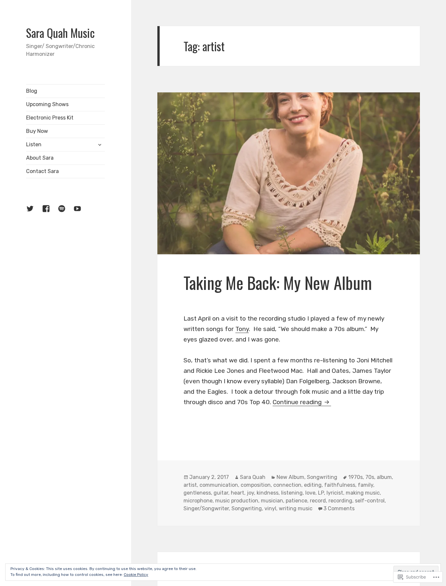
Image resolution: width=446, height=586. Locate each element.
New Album (290, 477)
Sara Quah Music (60, 32)
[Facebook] (50, 212)
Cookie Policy (136, 574)
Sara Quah (252, 477)
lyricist (335, 493)
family (365, 485)
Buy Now (37, 131)
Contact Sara (42, 171)
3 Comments (339, 508)
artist (190, 485)
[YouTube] (81, 212)
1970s (355, 477)
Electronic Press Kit (49, 118)
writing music (295, 508)
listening (292, 493)
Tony (242, 329)
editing (313, 485)
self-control (370, 501)
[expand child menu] (99, 144)
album (384, 477)
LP (321, 493)
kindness (268, 493)
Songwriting (322, 477)
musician (272, 501)
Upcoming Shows (47, 104)
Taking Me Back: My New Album (277, 282)
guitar (221, 493)
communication (218, 485)
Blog (31, 91)
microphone (198, 501)
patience (296, 501)
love (310, 493)
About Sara (40, 158)
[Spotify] (65, 212)
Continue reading (298, 402)
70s (369, 477)
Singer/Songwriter (206, 508)
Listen (33, 144)
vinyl (270, 508)
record (318, 501)
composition (256, 485)
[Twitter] (34, 212)
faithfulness (339, 485)
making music (363, 493)
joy (250, 493)
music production (236, 501)
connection (287, 485)
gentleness (197, 493)
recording (340, 501)
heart (237, 493)
